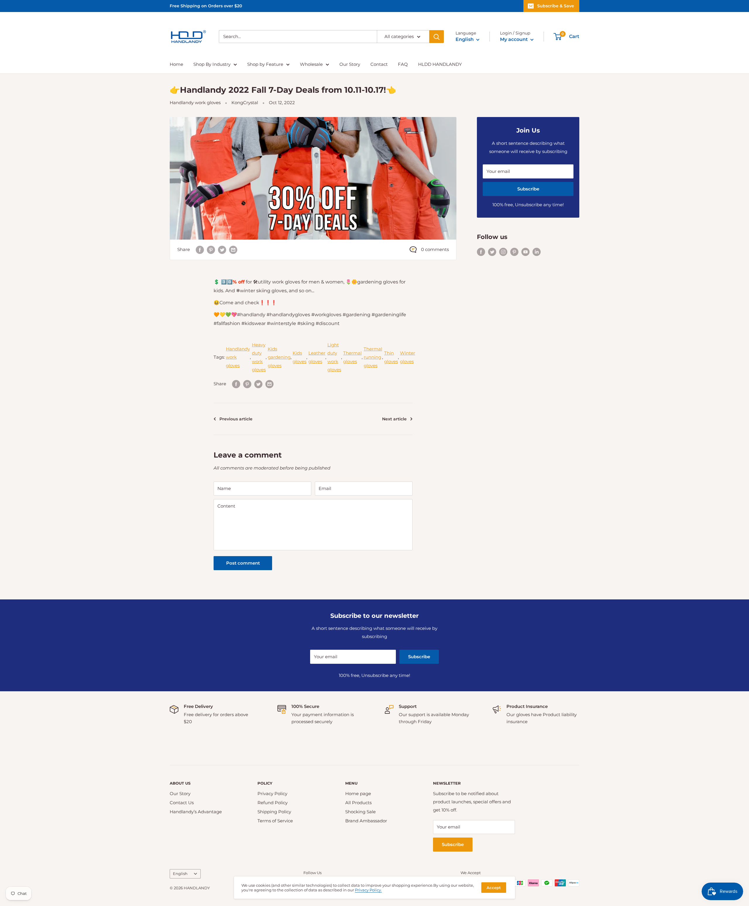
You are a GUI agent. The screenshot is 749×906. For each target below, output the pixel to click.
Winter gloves (407, 357)
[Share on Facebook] (200, 249)
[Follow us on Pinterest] (514, 251)
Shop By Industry (212, 64)
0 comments (435, 249)
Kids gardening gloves (279, 357)
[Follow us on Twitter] (492, 251)
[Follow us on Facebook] (481, 251)
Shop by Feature (265, 64)
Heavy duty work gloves (259, 357)
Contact (379, 64)
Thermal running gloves (373, 357)
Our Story (349, 64)
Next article (394, 419)
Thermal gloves (352, 357)
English (180, 873)
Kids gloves (299, 357)
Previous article (235, 419)
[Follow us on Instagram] (503, 251)
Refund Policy (272, 802)
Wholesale (311, 64)
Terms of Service (275, 821)
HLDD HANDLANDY (440, 64)
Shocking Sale (360, 811)
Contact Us (182, 802)
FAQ (403, 64)
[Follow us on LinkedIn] (536, 251)
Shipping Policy (274, 811)
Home (176, 64)
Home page (358, 793)
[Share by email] (233, 249)
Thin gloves (391, 357)
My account (514, 39)
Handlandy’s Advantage (196, 811)
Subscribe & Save (555, 5)
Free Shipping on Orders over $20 (206, 5)
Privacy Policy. (368, 890)
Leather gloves (316, 357)
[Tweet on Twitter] (222, 249)
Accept (494, 887)
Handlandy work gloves (195, 102)
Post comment (243, 563)
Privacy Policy (272, 793)
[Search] (436, 36)
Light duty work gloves (334, 357)
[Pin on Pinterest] (211, 249)
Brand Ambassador (366, 821)
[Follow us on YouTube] (525, 251)
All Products (358, 802)
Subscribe (528, 189)
